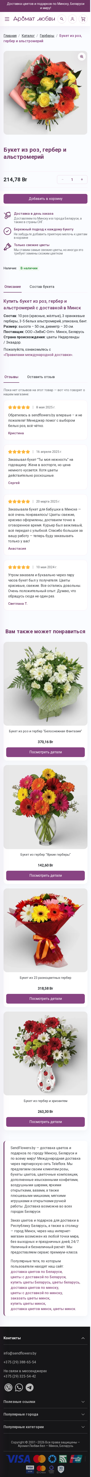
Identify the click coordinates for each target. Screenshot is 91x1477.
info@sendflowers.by (20, 1353)
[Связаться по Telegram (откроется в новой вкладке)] (29, 1387)
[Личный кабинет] (72, 19)
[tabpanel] (45, 328)
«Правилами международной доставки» (38, 355)
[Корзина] (83, 19)
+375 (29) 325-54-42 (20, 1376)
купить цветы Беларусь (31, 1282)
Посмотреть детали (45, 752)
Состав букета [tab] (42, 287)
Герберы (47, 36)
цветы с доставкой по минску (36, 1293)
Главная (10, 36)
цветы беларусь (66, 1282)
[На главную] (34, 19)
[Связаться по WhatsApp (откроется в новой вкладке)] (19, 1387)
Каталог (28, 36)
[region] (45, 93)
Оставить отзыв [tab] (41, 377)
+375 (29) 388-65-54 (20, 1362)
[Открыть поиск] (61, 19)
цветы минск (64, 1309)
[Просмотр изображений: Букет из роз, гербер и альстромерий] (82, 57)
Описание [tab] (12, 287)
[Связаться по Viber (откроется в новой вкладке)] (8, 1387)
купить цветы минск (28, 1303)
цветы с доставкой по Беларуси (38, 1277)
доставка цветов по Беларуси (36, 1272)
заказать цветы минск (30, 1298)
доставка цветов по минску (34, 1288)
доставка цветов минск (31, 1309)
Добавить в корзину (46, 199)
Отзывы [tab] (11, 377)
